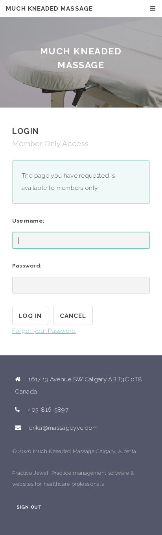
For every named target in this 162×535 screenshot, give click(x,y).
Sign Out (29, 507)
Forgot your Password (44, 330)
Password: (27, 265)
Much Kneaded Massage (49, 8)
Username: (28, 220)
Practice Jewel (30, 473)
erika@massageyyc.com (63, 427)
